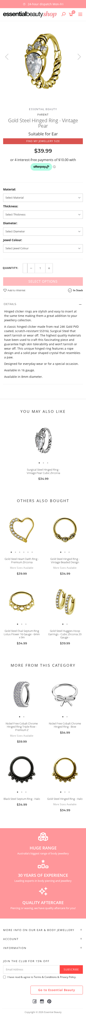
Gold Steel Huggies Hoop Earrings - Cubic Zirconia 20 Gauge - (64, 634)
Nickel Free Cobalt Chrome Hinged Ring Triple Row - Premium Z (22, 727)
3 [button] (48, 463)
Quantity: (10, 268)
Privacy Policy (68, 977)
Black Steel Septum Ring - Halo (22, 799)
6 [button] (32, 552)
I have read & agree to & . (41, 977)
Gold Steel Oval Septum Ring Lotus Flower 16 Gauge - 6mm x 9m (22, 634)
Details (10, 304)
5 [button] (28, 552)
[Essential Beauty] (31, 14)
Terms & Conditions (45, 977)
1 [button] (39, 463)
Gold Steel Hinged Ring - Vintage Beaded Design (65, 560)
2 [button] (43, 463)
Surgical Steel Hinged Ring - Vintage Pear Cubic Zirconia (43, 471)
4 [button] (24, 552)
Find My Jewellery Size (43, 141)
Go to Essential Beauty (56, 990)
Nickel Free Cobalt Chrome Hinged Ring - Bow (65, 725)
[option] (43, 4)
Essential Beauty (43, 109)
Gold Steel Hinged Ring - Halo (65, 799)
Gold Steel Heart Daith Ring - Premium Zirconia (22, 560)
